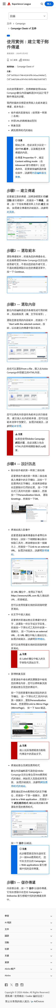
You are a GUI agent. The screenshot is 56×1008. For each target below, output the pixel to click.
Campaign (21, 23)
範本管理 (16, 425)
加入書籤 (13, 60)
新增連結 (40, 638)
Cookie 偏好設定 (34, 995)
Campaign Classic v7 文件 (23, 28)
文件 (9, 23)
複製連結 (26, 60)
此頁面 (10, 211)
